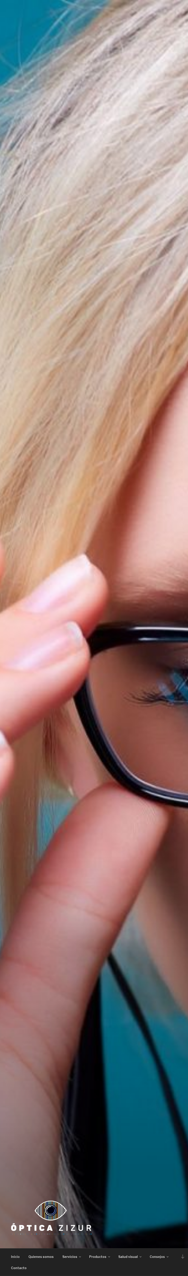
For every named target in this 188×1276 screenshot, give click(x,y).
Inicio (15, 1257)
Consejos (157, 1257)
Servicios (69, 1257)
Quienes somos (41, 1257)
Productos (97, 1257)
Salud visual (128, 1257)
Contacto (19, 1268)
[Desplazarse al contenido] (182, 1256)
